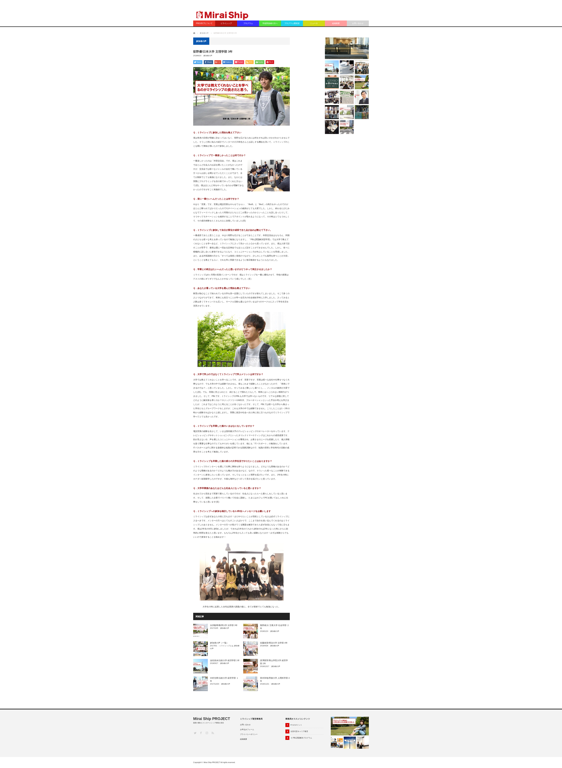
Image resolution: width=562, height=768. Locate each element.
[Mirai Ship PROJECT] (222, 15)
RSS (212, 733)
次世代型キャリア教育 (299, 731)
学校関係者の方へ (270, 23)
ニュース (314, 23)
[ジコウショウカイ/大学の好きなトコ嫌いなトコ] (363, 743)
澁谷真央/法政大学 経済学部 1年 (225, 660)
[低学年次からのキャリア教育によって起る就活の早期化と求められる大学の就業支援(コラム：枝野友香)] (347, 67)
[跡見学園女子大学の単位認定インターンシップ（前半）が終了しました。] (347, 82)
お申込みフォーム (247, 729)
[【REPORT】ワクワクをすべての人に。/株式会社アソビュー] (362, 112)
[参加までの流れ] (347, 48)
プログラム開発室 (292, 23)
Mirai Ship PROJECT (211, 718)
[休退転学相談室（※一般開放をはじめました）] (332, 82)
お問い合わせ (358, 23)
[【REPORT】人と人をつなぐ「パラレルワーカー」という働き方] (362, 67)
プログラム (248, 23)
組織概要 (336, 23)
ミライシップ (226, 23)
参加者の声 (204, 33)
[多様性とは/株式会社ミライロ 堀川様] (337, 743)
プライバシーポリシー (249, 734)
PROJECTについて (204, 23)
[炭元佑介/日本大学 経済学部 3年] (347, 112)
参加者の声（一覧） (219, 643)
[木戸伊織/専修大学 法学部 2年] (362, 82)
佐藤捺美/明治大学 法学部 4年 (274, 643)
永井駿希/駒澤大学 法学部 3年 (224, 625)
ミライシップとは (226, 646)
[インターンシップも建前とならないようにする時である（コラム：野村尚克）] (350, 743)
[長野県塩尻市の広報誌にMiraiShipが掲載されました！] (347, 97)
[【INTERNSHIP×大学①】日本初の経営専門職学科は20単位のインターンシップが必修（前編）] (362, 97)
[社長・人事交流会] (332, 97)
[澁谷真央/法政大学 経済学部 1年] (332, 67)
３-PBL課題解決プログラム (301, 738)
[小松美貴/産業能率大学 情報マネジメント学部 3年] (347, 127)
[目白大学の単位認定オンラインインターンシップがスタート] (332, 112)
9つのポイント (296, 725)
